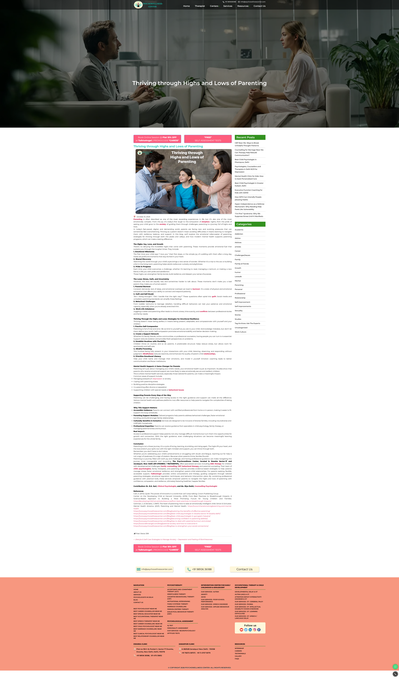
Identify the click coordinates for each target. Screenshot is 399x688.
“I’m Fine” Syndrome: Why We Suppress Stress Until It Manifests (249, 215)
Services (227, 6)
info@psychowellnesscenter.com (253, 2)
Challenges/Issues (242, 255)
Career (238, 251)
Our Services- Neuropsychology (181, 631)
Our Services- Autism (210, 592)
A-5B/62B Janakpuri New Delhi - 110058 (198, 649)
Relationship (240, 298)
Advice (238, 238)
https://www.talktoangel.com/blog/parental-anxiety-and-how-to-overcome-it (165, 524)
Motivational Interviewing (178, 601)
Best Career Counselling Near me (148, 624)
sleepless (206, 222)
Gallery (238, 656)
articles (238, 247)
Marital (238, 281)
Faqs (237, 659)
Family (237, 260)
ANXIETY (204, 594)
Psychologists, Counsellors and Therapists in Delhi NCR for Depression (248, 169)
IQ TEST (170, 625)
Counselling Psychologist (206, 486)
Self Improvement (242, 302)
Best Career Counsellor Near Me (148, 611)
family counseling (169, 466)
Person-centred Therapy (178, 609)
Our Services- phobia (244, 604)
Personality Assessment (177, 628)
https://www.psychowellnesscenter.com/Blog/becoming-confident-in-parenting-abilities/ (171, 519)
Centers (214, 6)
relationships (209, 354)
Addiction (239, 234)
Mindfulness (148, 354)
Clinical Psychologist (167, 486)
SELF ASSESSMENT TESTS (208, 139)
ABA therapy (215, 464)
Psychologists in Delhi (143, 597)
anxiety (162, 224)
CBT (179, 466)
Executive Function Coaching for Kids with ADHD (248, 191)
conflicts (204, 311)
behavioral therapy (190, 466)
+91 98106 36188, (143, 656)
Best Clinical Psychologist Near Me (149, 634)
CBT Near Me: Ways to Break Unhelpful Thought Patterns (247, 144)
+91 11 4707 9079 (203, 653)
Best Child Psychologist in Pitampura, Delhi (246, 161)
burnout (196, 289)
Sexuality (239, 311)
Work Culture (240, 332)
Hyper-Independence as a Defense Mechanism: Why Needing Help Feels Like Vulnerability (249, 206)
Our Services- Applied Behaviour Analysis (215, 608)
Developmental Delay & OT (246, 592)
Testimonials (240, 653)
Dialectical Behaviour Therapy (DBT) (180, 613)
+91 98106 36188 (202, 569)
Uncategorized (241, 328)
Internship (239, 648)
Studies (238, 319)
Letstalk (238, 277)
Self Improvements (243, 306)
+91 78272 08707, (189, 653)
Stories (238, 315)
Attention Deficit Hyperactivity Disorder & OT (248, 598)
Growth (238, 268)
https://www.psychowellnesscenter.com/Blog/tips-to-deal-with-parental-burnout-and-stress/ (172, 521)
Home (186, 6)
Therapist (200, 6)
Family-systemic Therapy (177, 604)
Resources (242, 6)
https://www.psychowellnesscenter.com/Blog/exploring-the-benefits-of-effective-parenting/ (172, 511)
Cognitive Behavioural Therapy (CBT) (180, 598)
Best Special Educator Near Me (147, 614)
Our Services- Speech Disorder (214, 604)
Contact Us (259, 6)
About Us (137, 592)
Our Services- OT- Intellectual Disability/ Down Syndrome (248, 608)
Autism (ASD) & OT (242, 594)
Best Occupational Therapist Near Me (148, 617)
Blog (136, 600)
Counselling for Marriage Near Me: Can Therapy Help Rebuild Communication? (249, 152)
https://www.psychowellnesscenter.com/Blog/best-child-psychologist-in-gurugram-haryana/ (172, 516)
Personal (238, 289)
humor (238, 272)
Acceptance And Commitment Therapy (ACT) (179, 590)
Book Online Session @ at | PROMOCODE (157, 139)
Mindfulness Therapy (176, 594)
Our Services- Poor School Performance (213, 601)
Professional (240, 294)
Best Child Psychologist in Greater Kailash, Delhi (249, 184)
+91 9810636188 (230, 2)
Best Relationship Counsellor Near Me (149, 637)
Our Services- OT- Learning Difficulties (246, 612)
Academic (239, 230)
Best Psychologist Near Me (145, 609)
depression (157, 379)
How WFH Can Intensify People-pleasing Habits (248, 198)
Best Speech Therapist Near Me (147, 621)
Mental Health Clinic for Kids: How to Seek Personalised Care (249, 177)
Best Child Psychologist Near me (148, 626)
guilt (214, 296)
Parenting (138, 219)
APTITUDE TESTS (173, 633)
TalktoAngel (156, 474)
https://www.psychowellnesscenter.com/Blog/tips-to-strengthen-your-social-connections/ (171, 526)
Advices (238, 242)
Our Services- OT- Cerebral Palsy (249, 602)
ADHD (203, 597)
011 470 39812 (156, 656)
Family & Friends (242, 264)
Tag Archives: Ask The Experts (247, 323)
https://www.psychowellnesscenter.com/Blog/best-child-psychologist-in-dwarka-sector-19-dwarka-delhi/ (177, 514)
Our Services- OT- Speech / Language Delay (246, 617)
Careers (238, 651)
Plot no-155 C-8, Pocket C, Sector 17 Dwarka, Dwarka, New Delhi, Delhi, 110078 (155, 650)
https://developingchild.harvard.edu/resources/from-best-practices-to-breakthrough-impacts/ (172, 501)
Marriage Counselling (177, 607)
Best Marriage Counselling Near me (148, 630)
